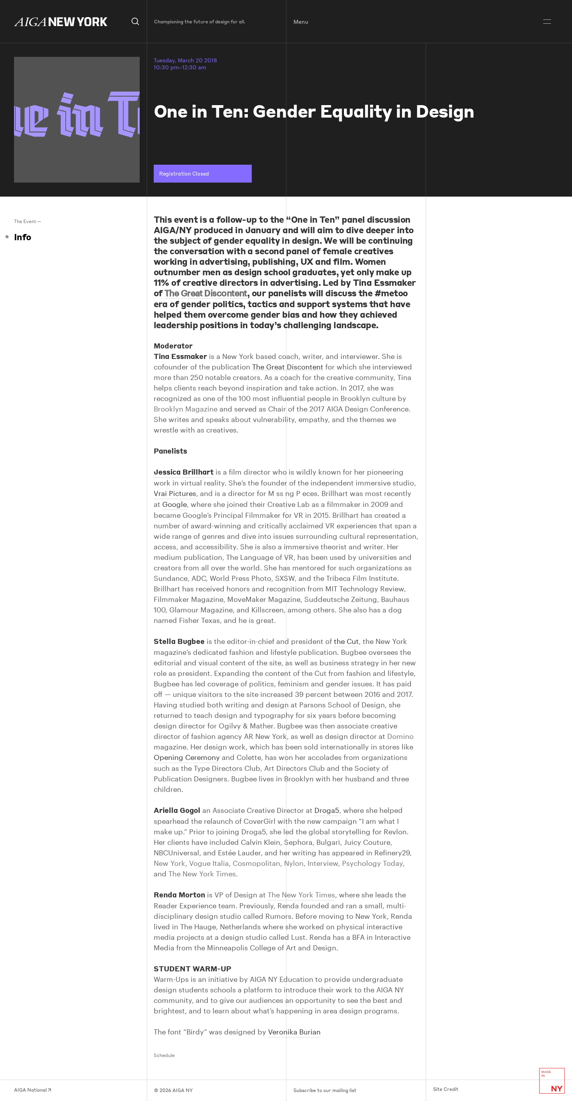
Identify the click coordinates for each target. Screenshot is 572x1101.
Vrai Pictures (175, 493)
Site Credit (445, 1089)
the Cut (346, 641)
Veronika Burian (294, 1031)
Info (22, 236)
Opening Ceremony (187, 757)
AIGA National (31, 1090)
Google (174, 504)
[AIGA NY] (60, 21)
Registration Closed (184, 173)
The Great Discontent (287, 367)
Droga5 (326, 810)
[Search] (136, 21)
